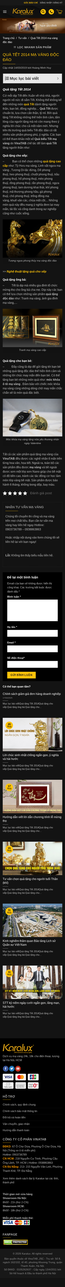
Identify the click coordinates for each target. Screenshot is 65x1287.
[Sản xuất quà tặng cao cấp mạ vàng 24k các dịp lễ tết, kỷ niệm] (23, 11)
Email (11, 642)
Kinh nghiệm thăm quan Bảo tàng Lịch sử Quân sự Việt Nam (29, 942)
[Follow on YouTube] (18, 1069)
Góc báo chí (31, 3)
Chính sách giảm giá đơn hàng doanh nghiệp (32, 693)
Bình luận (14, 596)
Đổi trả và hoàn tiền (14, 1117)
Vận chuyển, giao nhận (16, 1123)
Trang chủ (8, 38)
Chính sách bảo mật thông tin (20, 1111)
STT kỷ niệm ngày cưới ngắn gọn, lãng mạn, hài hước (31, 1004)
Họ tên (12, 627)
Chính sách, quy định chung (19, 1104)
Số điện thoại (16, 658)
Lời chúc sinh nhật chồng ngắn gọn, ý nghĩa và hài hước (31, 757)
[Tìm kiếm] (43, 12)
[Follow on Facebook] (5, 1069)
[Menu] (5, 11)
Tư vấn (22, 38)
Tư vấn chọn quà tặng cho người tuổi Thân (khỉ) (30, 880)
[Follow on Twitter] (12, 1069)
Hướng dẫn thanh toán (16, 1130)
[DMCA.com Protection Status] (15, 1241)
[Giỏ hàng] (59, 12)
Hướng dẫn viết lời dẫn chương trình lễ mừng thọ (32, 819)
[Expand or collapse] (58, 78)
